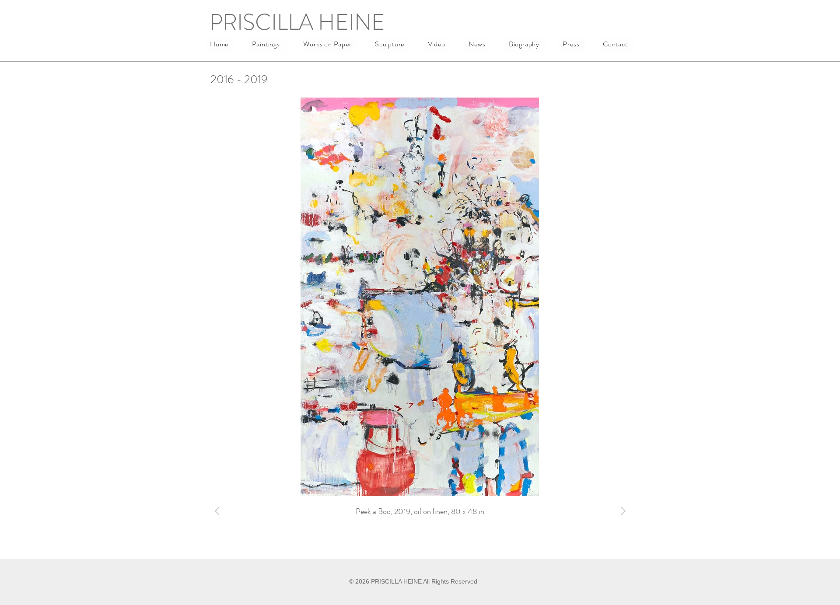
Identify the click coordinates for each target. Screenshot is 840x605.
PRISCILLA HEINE (297, 22)
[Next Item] (623, 511)
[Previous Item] (217, 511)
